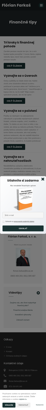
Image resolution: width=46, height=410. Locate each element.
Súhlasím (9, 405)
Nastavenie (40, 405)
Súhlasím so (9, 221)
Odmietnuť (23, 405)
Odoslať (23, 228)
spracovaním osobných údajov (24, 221)
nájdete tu (23, 399)
